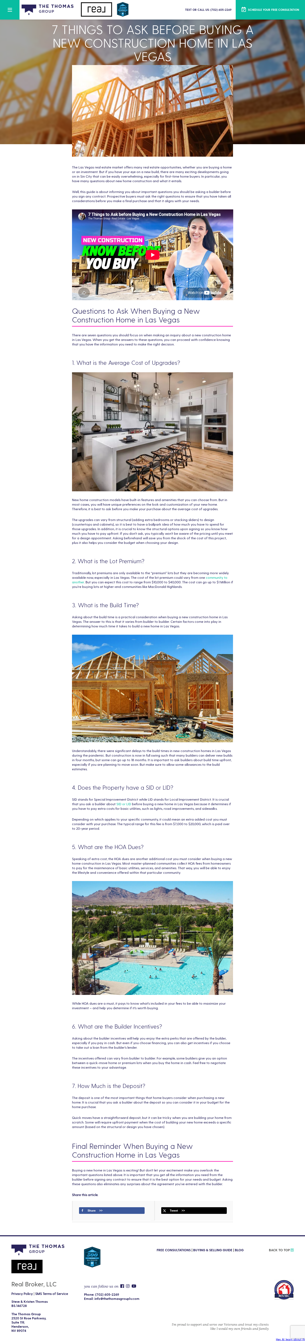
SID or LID (123, 804)
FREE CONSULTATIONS (174, 1250)
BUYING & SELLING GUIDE (212, 1250)
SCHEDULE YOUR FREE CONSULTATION (273, 9)
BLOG (239, 1250)
